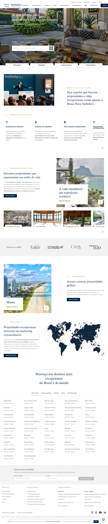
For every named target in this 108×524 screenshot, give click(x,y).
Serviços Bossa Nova (8, 494)
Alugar (11, 403)
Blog (100, 2)
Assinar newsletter (86, 478)
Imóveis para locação (33, 494)
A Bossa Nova (6, 491)
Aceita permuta (66, 65)
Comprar (6, 403)
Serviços (94, 2)
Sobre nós (87, 2)
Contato (4, 499)
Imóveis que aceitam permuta (35, 499)
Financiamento (31, 491)
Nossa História (6, 496)
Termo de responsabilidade (24, 512)
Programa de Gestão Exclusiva (36, 504)
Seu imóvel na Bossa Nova (34, 501)
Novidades (41, 65)
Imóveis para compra (33, 496)
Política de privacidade (8, 512)
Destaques (17, 65)
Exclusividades (91, 65)
